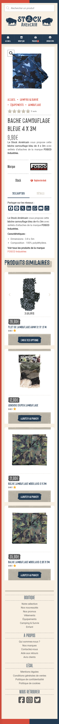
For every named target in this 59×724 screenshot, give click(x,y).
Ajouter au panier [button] (30, 418)
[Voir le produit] (29, 309)
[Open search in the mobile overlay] (29, 8)
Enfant (29, 627)
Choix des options (29, 340)
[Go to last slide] (10, 295)
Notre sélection (30, 603)
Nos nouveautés (29, 607)
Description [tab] (18, 193)
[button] (11, 53)
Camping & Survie (29, 99)
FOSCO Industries (17, 251)
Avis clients (29, 657)
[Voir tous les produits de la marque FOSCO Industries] (38, 166)
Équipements (17, 105)
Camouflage (34, 105)
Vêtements (29, 615)
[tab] (18, 193)
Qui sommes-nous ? (29, 641)
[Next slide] (49, 295)
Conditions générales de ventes (29, 675)
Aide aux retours (29, 653)
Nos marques (29, 645)
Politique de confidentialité (29, 679)
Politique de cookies (29, 683)
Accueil (12, 99)
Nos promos (29, 611)
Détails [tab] (40, 193)
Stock (18, 180)
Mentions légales (29, 671)
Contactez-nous (29, 649)
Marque (11, 167)
